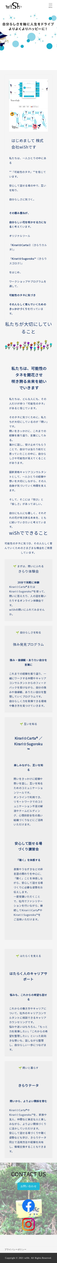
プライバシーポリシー (15, 1249)
